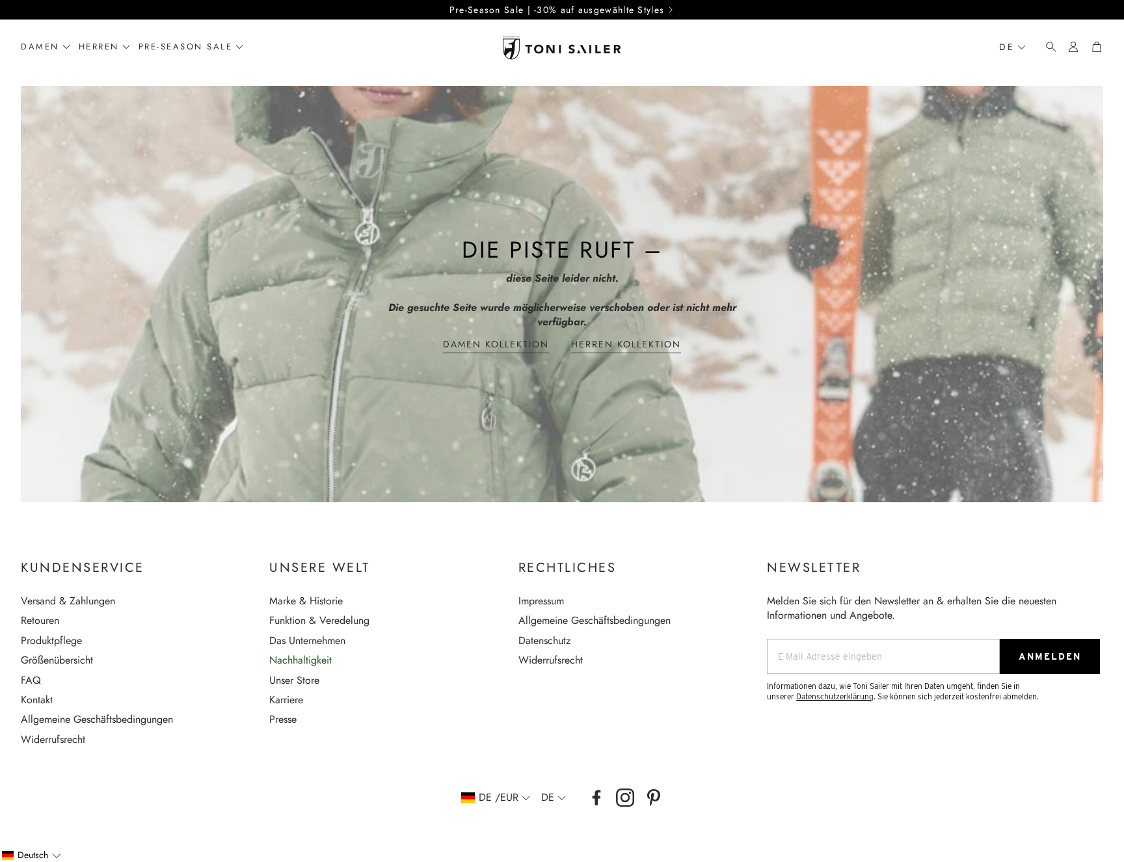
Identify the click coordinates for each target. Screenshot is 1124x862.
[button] (1047, 47)
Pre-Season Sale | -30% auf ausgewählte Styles (557, 9)
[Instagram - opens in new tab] (625, 797)
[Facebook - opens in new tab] (596, 797)
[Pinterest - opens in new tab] (654, 797)
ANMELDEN (1050, 656)
